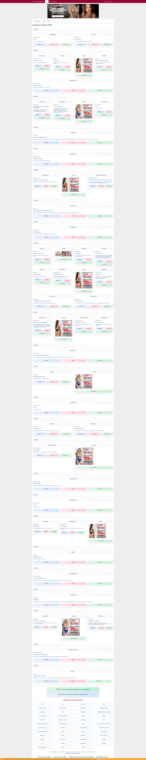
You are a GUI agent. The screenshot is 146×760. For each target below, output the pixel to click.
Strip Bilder (35, 599)
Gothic (83, 723)
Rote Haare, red (62, 739)
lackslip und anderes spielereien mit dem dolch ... (42, 160)
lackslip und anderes (38, 158)
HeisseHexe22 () (42, 55)
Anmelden (66, 44)
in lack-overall (63, 526)
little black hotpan (37, 557)
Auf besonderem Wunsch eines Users (42, 301)
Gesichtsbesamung (63, 723)
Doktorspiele (83, 712)
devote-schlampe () (73, 573)
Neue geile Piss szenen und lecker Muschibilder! (41, 107)
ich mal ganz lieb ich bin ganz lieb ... (39, 276)
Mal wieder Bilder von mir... (39, 376)
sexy (96, 106)
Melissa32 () (73, 132)
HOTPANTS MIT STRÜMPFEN (40, 654)
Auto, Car (83, 704)
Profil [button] (40, 44)
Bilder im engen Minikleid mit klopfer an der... (43, 210)
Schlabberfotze (83, 739)
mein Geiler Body (99, 322)
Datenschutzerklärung (93, 759)
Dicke (63, 712)
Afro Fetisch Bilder (58, 106)
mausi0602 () (45, 521)
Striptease (104, 743)
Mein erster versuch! (38, 60)
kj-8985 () (73, 552)
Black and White (37, 483)
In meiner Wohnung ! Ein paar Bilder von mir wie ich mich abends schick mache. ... (62, 277)
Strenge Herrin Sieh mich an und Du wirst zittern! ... (84, 41)
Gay (104, 719)
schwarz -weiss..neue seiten (39, 675)
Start (47, 1)
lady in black (56, 60)
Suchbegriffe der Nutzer (102, 757)
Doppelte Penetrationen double (103, 712)
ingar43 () (72, 671)
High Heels (62, 727)
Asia (63, 704)
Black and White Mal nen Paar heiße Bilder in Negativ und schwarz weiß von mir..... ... (48, 485)
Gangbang (83, 719)
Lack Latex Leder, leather (42, 731)
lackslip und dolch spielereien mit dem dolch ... (41, 87)
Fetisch (83, 715)
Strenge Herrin (78, 39)
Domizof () (94, 34)
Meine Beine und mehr (80, 322)
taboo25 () (62, 55)
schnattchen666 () (73, 478)
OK (98, 759)
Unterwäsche (36, 450)
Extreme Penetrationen (63, 715)
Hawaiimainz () (62, 101)
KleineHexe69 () (73, 227)
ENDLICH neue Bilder (38, 253)
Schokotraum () (42, 317)
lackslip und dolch (37, 85)
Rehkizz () (52, 371)
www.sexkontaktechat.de (38, 1)
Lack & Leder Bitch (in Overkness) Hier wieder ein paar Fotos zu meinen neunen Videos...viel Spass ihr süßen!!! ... (54, 357)
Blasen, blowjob (42, 708)
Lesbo (83, 731)
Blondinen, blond (62, 708)
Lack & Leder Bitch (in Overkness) (41, 355)
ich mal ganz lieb (37, 274)
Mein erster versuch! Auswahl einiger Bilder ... (41, 62)
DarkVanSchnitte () (84, 317)
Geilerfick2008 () (52, 34)
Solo (42, 743)
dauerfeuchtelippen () (52, 445)
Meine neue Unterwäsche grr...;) (40, 137)
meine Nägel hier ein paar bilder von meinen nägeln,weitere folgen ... (83, 256)
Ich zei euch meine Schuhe (39, 621)
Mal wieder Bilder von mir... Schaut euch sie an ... (42, 378)
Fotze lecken (42, 719)
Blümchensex (83, 708)
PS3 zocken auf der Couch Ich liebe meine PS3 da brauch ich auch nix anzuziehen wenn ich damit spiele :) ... (53, 580)
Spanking (63, 743)
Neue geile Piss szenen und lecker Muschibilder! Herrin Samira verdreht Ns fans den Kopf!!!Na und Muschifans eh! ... (41, 110)
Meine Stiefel (36, 526)
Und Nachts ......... (99, 274)
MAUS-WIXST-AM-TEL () (101, 175)
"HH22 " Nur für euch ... (37, 409)
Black (104, 704)
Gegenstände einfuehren (42, 723)
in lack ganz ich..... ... (37, 506)
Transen (63, 747)
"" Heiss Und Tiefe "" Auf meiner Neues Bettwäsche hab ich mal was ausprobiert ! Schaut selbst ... (92, 303)
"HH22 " (35, 407)
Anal (42, 704)
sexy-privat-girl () (45, 175)
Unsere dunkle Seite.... (80, 428)
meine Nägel (78, 253)
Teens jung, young (42, 747)
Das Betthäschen (37, 232)
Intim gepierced (83, 727)
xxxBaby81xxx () (104, 317)
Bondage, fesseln (103, 708)
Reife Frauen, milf (104, 735)
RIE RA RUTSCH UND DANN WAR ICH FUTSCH (100, 180)
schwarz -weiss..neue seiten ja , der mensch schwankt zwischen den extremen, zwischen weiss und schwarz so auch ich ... (55, 677)
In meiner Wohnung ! (58, 274)
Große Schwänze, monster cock (104, 723)
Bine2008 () (52, 423)
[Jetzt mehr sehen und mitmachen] (83, 65)
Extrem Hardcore (42, 715)
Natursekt (42, 735)
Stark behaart (83, 743)
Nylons (62, 735)
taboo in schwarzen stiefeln (101, 60)
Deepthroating (42, 712)
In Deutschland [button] (53, 1)
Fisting (103, 715)
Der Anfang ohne (37, 428)
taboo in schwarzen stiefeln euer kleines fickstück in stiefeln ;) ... (102, 63)
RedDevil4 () (100, 616)
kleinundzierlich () (73, 80)
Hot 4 (34, 39)
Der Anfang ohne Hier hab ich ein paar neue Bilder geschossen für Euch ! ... (47, 430)
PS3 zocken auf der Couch (39, 578)
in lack (34, 504)
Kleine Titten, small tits (104, 727)
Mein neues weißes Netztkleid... (40, 322)
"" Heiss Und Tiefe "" (79, 301)
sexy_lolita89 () (104, 101)
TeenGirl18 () (41, 269)
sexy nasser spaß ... (99, 108)
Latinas (62, 731)
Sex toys (104, 739)
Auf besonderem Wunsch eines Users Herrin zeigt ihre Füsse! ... (45, 303)
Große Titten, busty (42, 727)
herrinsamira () (42, 101)
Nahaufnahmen (104, 731)
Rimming (42, 739)
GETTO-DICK (98, 253)
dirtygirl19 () (42, 248)
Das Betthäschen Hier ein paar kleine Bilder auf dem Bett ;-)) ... (44, 234)
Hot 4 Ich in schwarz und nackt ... (39, 41)
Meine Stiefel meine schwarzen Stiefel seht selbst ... (42, 528)
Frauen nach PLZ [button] (109, 1)
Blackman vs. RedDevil (94, 621)
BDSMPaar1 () (93, 423)
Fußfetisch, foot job (63, 719)
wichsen (83, 747)
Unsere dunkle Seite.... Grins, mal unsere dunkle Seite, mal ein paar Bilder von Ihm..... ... (91, 430)
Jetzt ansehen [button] (84, 75)
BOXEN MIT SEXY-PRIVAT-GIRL (41, 180)
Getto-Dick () (104, 248)
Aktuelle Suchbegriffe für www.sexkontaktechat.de (81, 757)
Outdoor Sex (83, 735)
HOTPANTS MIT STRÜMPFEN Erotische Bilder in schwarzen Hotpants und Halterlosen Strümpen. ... (51, 656)
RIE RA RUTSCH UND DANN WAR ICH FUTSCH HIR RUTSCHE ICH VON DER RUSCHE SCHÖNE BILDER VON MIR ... (100, 182)
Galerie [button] (52, 44)
